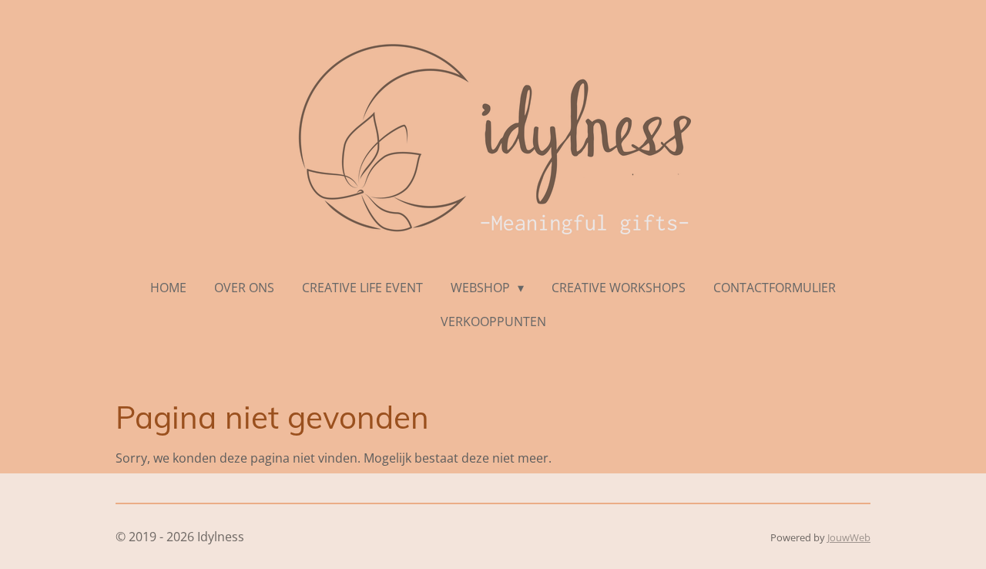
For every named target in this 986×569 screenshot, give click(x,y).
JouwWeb (848, 537)
